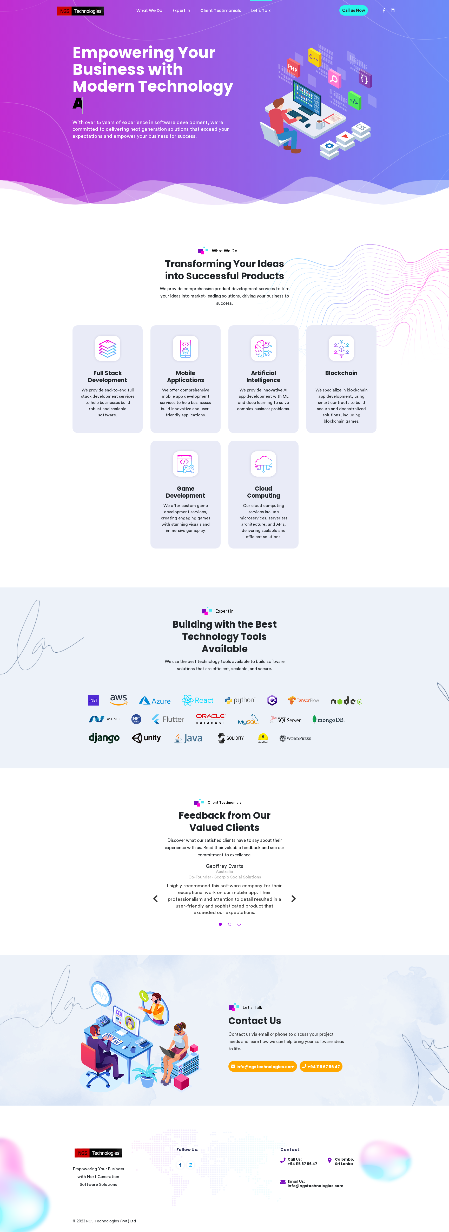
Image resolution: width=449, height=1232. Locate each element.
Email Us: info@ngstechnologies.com (315, 1183)
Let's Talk (261, 10)
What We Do (149, 10)
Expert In (181, 10)
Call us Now (353, 10)
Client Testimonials (220, 10)
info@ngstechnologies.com (265, 1067)
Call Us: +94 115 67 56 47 (302, 1161)
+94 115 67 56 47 (324, 1067)
